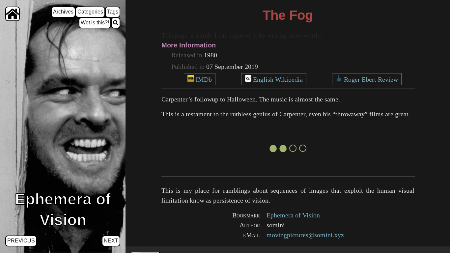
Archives (63, 11)
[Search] (115, 22)
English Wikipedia (278, 79)
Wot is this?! (95, 22)
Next (111, 240)
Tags (112, 11)
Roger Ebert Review (371, 79)
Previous (21, 240)
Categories (90, 11)
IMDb (204, 79)
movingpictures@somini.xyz (305, 235)
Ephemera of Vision (293, 215)
